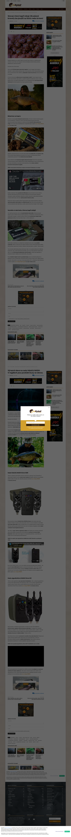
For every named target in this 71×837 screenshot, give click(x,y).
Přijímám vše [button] (67, 831)
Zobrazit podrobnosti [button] (60, 831)
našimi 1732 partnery (8, 827)
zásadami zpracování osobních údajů (37, 428)
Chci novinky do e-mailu (35, 424)
